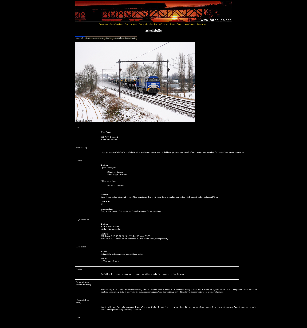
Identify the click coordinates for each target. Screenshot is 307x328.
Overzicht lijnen (131, 24)
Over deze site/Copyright (159, 24)
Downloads (143, 24)
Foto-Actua (201, 24)
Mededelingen (190, 24)
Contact (179, 24)
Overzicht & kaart (116, 24)
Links (172, 24)
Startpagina (103, 24)
